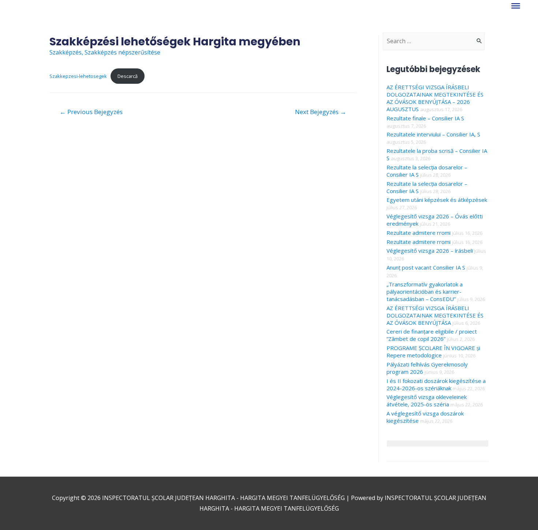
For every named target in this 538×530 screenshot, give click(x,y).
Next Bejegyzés (320, 112)
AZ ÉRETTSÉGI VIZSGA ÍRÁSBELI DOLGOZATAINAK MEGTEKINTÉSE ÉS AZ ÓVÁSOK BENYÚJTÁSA (434, 315)
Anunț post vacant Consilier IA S (425, 267)
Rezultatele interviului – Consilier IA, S (433, 134)
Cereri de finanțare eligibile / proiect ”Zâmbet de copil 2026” (431, 335)
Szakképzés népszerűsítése (122, 52)
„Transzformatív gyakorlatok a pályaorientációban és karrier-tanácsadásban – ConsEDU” (424, 291)
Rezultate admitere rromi (418, 232)
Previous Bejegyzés (91, 112)
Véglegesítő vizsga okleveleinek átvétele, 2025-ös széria (426, 400)
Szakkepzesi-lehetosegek (78, 76)
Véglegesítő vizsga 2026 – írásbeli (429, 250)
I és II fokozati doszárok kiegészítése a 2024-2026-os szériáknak (436, 384)
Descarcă (127, 76)
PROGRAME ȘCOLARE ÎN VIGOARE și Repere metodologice (433, 351)
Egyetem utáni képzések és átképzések (436, 199)
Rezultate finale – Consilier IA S (425, 118)
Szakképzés (65, 52)
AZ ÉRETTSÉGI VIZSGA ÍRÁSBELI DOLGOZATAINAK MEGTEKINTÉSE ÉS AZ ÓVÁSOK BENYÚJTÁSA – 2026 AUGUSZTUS (434, 98)
